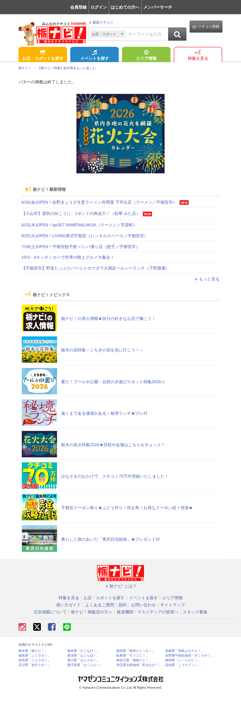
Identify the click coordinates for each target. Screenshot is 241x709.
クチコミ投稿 (208, 26)
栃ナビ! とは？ (123, 586)
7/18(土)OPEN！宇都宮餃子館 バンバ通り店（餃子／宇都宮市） (80, 246)
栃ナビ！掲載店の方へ (91, 612)
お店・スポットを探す (42, 58)
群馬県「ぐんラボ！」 (35, 660)
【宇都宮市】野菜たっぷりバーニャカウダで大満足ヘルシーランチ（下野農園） (95, 268)
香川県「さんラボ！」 (83, 660)
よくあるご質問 (99, 604)
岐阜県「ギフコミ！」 (132, 655)
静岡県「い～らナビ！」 (183, 660)
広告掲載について (50, 612)
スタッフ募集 (195, 612)
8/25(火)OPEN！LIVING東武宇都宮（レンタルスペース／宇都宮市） (84, 235)
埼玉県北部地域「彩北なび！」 (139, 665)
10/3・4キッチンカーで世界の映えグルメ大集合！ (67, 257)
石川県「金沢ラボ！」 (35, 665)
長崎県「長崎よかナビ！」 (184, 650)
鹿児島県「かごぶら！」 (85, 665)
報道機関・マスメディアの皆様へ (147, 612)
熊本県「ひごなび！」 (83, 650)
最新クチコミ (103, 22)
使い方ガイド (68, 604)
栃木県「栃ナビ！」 (33, 650)
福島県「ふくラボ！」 (35, 655)
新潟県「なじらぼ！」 (83, 655)
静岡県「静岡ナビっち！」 (135, 650)
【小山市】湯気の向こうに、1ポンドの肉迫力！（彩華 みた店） (80, 213)
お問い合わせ (143, 604)
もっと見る (209, 279)
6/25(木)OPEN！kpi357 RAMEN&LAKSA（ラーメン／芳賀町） (79, 225)
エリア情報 (146, 58)
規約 (122, 604)
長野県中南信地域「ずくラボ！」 (189, 655)
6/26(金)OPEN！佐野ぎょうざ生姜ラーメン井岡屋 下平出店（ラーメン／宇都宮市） (99, 202)
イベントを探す (94, 58)
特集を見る (198, 58)
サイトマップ (172, 604)
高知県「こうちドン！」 (183, 665)
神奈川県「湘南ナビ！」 (134, 660)
